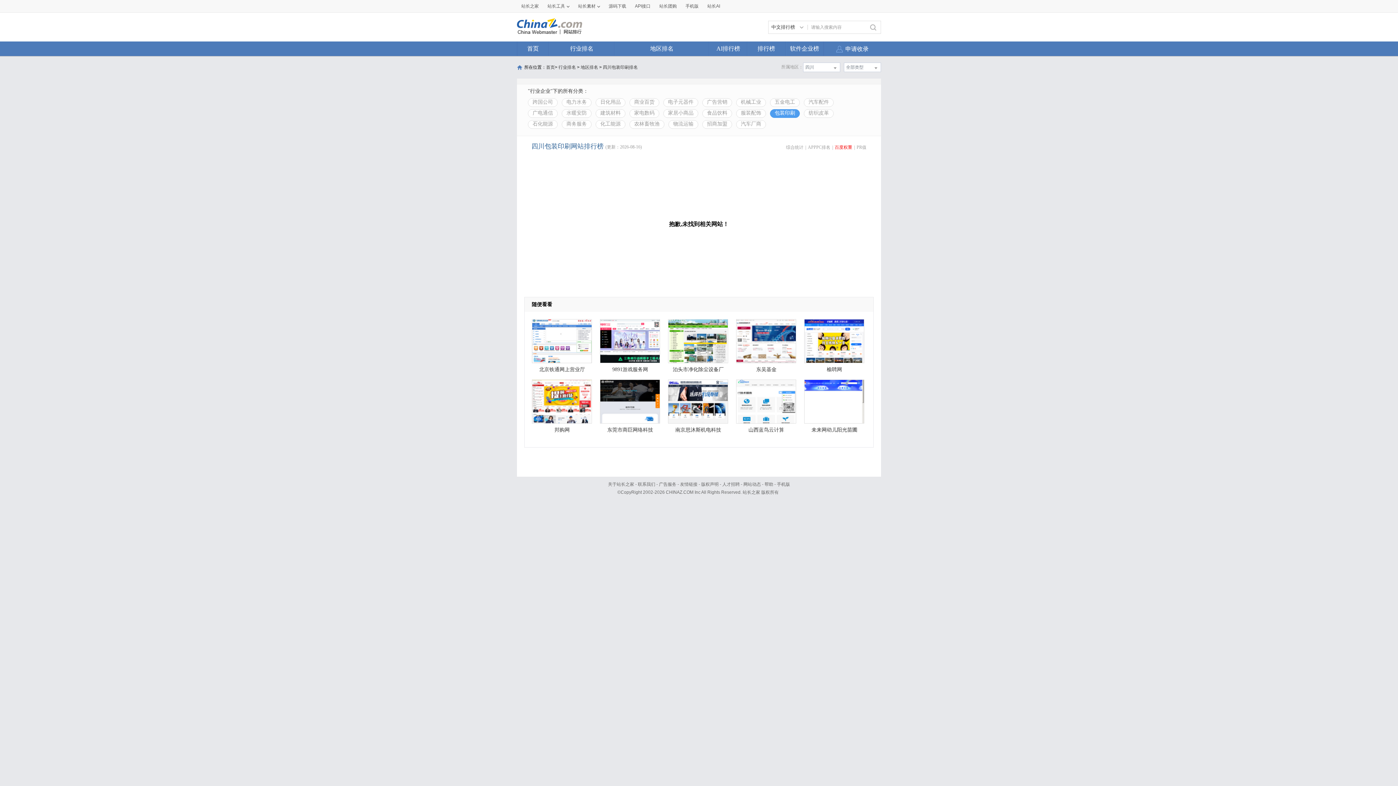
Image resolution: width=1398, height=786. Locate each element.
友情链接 (689, 484)
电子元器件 (681, 102)
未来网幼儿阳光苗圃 (834, 430)
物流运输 (683, 124)
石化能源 (543, 124)
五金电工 (785, 102)
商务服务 (576, 124)
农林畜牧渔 (647, 124)
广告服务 (667, 484)
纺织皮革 (819, 113)
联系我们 (646, 484)
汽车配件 (819, 102)
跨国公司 (543, 102)
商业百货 (644, 102)
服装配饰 (751, 113)
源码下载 (617, 6)
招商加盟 (717, 124)
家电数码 (644, 113)
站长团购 (668, 6)
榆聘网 (834, 369)
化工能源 (610, 124)
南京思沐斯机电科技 (698, 430)
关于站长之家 (621, 484)
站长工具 (556, 6)
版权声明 (710, 484)
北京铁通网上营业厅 (562, 369)
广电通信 (543, 113)
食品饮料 (717, 113)
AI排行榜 (728, 48)
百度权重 (843, 147)
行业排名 (581, 48)
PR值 (861, 147)
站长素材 (587, 6)
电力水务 (576, 102)
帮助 (769, 484)
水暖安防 (576, 113)
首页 (533, 48)
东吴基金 (766, 369)
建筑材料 (610, 113)
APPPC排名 (819, 147)
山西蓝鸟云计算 (766, 430)
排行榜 (766, 48)
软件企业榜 (804, 48)
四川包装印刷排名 (620, 67)
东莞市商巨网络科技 (630, 430)
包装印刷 (785, 113)
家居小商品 (681, 113)
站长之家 (530, 6)
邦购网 (562, 430)
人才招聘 (731, 484)
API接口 (643, 6)
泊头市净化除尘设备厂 (698, 369)
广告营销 (717, 102)
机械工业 (751, 102)
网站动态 (752, 484)
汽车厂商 (751, 124)
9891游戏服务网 (630, 369)
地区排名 (662, 48)
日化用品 (610, 102)
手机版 (783, 484)
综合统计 (794, 147)
